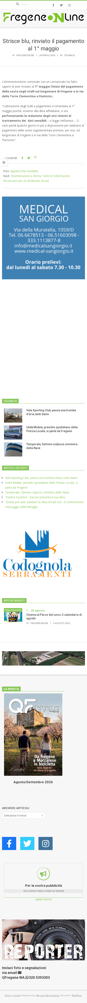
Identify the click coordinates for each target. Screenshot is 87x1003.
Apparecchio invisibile (24, 171)
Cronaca (69, 55)
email (13, 973)
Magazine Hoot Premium (47, 995)
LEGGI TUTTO (44, 899)
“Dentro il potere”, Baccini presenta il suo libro (35, 497)
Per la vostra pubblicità (43, 886)
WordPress (77, 995)
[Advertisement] (43, 341)
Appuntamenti (13, 610)
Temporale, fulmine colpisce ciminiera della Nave (37, 492)
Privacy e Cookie (13, 995)
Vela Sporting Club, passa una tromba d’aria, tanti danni (41, 478)
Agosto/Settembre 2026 (33, 782)
